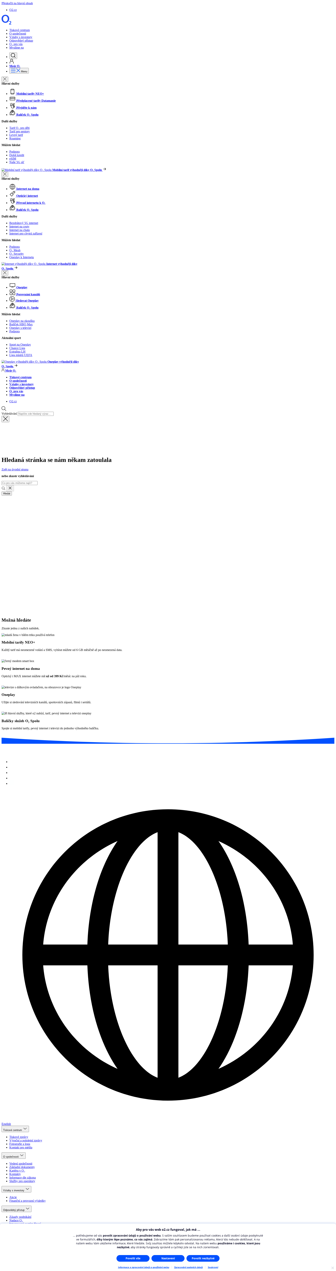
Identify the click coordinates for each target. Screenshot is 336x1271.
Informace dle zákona (22, 1177)
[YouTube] (11, 778)
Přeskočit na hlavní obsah (17, 3)
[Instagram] (11, 761)
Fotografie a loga (19, 1144)
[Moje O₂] (11, 62)
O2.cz (13, 9)
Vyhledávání (9, 413)
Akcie (13, 1197)
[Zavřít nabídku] (5, 79)
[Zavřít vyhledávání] (5, 419)
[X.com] (11, 772)
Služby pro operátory (22, 1181)
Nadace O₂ (16, 1220)
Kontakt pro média (20, 1147)
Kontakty (15, 1174)
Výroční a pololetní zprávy (25, 1140)
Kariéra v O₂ (17, 1170)
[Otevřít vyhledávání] (13, 56)
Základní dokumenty (22, 1167)
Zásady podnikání (20, 1216)
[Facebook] (11, 767)
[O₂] (6, 23)
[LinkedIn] (11, 783)
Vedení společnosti (20, 1163)
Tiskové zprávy (18, 1137)
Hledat (6, 493)
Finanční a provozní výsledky (27, 1200)
